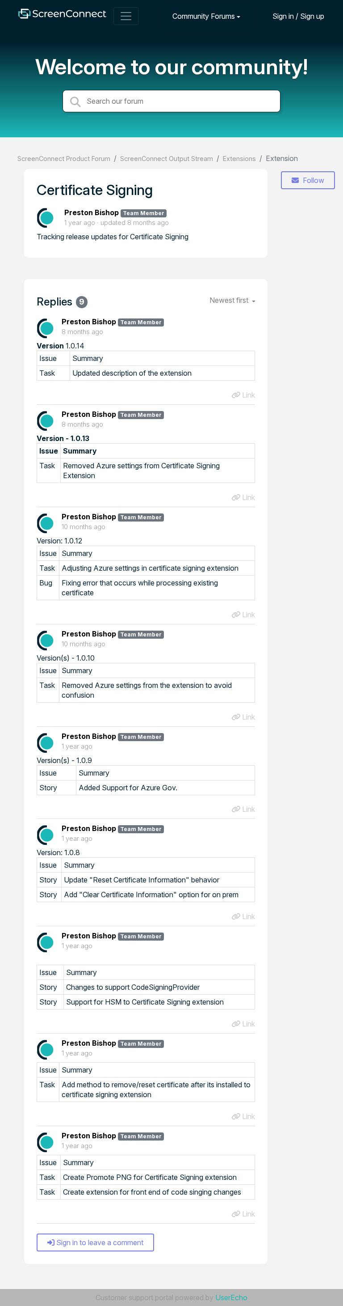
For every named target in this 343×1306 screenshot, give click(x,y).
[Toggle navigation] (125, 16)
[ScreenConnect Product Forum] (62, 16)
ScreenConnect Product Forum (63, 158)
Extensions (239, 158)
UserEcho (231, 1297)
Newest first (229, 300)
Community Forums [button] (203, 16)
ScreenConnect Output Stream (166, 158)
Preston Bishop (91, 212)
